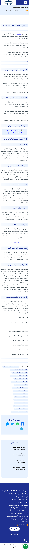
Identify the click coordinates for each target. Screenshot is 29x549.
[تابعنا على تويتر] (17, 534)
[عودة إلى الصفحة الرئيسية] (27, 10)
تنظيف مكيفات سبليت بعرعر (21, 384)
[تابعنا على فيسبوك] (15, 534)
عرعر (23, 10)
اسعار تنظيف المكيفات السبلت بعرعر (19, 375)
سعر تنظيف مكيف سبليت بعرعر (20, 387)
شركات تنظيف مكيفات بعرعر (20, 390)
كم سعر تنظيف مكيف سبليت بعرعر (19, 411)
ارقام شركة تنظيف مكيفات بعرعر (20, 372)
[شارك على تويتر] (12, 424)
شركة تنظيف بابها (14, 242)
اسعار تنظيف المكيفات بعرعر (21, 378)
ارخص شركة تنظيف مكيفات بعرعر (11, 366)
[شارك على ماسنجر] (7, 424)
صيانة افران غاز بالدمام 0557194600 (19, 455)
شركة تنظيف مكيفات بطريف (21, 399)
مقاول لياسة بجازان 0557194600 (20, 461)
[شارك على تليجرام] (21, 429)
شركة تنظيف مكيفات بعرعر (21, 402)
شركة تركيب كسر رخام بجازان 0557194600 (19, 468)
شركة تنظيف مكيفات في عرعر (20, 405)
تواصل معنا (14, 529)
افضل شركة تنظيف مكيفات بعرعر (19, 381)
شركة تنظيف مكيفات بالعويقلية (20, 393)
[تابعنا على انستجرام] (11, 534)
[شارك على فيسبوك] (22, 424)
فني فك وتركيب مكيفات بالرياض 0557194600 (19, 448)
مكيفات (19, 34)
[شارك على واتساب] (17, 424)
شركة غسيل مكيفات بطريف (21, 408)
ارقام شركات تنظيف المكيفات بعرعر (19, 369)
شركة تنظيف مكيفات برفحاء (21, 396)
